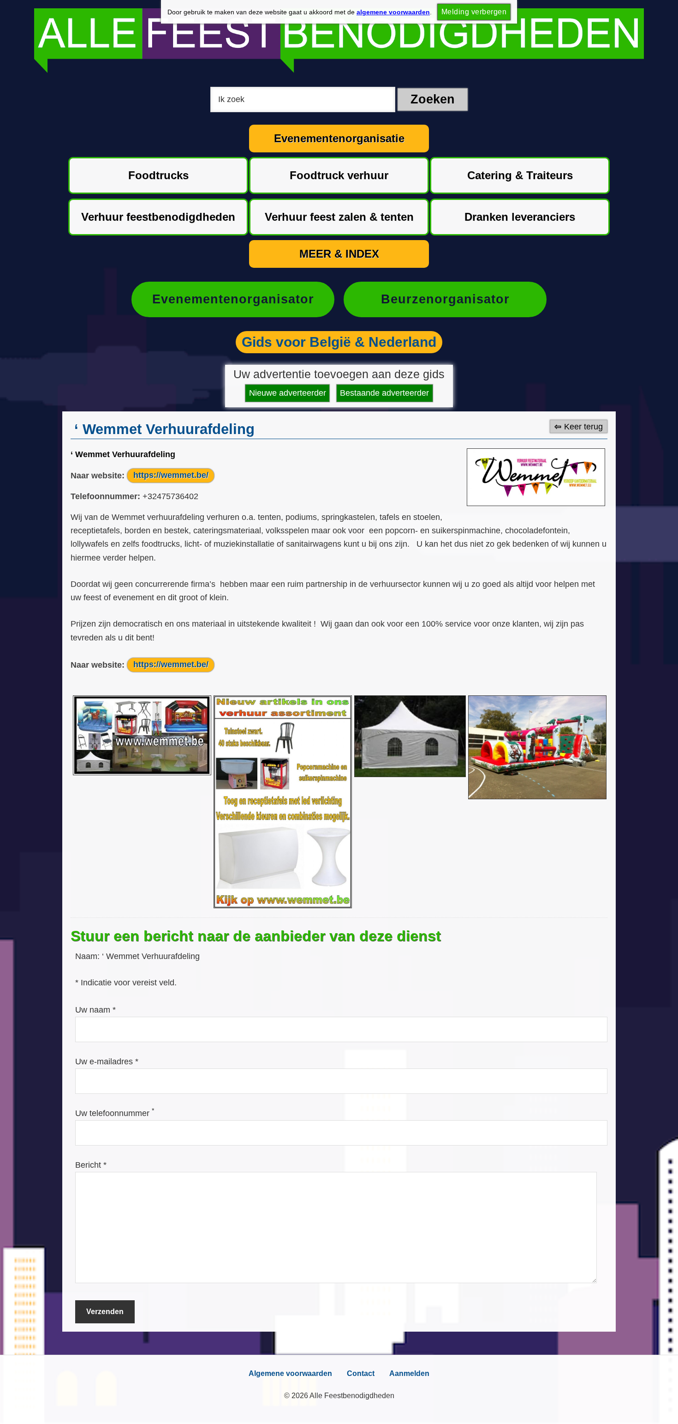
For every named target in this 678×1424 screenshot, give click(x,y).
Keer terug (583, 426)
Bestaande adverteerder (384, 393)
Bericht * (91, 1165)
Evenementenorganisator (233, 299)
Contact (361, 1373)
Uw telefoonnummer (114, 1113)
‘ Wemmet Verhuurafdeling (123, 454)
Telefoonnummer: (105, 496)
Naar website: (98, 475)
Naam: (88, 956)
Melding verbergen (473, 12)
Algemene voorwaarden (290, 1373)
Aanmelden (409, 1373)
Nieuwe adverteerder (287, 393)
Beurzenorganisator (445, 299)
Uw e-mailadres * (106, 1061)
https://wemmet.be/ (170, 475)
